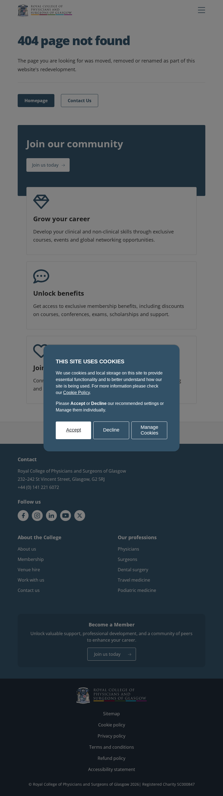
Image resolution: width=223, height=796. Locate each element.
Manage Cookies (149, 430)
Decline (111, 430)
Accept (73, 430)
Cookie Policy (76, 392)
